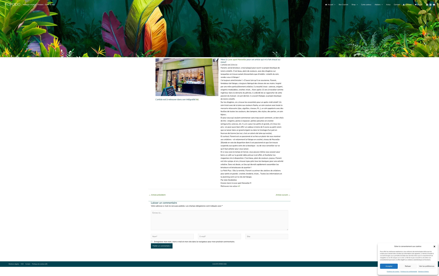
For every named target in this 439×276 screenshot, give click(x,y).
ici (197, 99)
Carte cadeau (366, 4)
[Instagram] (431, 5)
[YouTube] (434, 5)
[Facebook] (427, 5)
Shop (354, 4)
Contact (397, 4)
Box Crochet (343, 4)
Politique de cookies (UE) (39, 264)
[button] (434, 246)
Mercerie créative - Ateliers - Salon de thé (39, 4)
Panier (419, 4)
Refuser (408, 266)
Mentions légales (423, 271)
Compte (408, 4)
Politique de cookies (393, 271)
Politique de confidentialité (408, 271)
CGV (22, 264)
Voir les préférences (426, 266)
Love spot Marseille (237, 59)
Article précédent (157, 195)
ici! (239, 186)
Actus (388, 4)
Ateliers (377, 4)
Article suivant (283, 195)
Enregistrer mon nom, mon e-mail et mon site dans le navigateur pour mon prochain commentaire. (194, 241)
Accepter (388, 266)
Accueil (330, 4)
